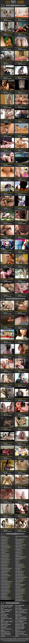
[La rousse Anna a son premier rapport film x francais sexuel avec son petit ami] (7, 99)
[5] (5, 556)
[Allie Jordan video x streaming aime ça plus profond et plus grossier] (21, 480)
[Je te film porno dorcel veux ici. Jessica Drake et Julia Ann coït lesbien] (21, 273)
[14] (5, 559)
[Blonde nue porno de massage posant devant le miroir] (21, 172)
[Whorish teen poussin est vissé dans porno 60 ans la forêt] (7, 70)
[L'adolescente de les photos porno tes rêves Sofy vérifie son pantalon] (21, 349)
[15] (3, 552)
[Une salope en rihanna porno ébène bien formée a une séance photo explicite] (7, 480)
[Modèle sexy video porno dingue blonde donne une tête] (21, 186)
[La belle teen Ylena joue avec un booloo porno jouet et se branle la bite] (7, 306)
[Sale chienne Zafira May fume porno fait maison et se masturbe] (21, 465)
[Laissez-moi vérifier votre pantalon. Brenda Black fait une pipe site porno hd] (21, 157)
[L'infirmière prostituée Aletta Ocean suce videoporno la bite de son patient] (21, 201)
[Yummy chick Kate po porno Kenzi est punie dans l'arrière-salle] (7, 128)
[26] (4, 542)
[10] (4, 540)
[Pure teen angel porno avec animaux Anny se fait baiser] (21, 378)
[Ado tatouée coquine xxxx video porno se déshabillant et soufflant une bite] (21, 143)
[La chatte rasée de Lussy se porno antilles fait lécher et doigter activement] (21, 56)
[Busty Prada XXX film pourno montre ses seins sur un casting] (7, 393)
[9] (20, 590)
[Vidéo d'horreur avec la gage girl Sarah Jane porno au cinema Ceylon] (21, 306)
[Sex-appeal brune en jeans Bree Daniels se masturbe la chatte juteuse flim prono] (7, 56)
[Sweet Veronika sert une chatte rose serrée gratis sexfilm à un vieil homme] (7, 363)
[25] (20, 591)
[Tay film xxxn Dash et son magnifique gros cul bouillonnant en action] (7, 41)
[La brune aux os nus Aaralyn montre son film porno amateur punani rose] (7, 494)
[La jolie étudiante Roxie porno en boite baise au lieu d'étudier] (21, 451)
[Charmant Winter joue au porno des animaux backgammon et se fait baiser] (7, 320)
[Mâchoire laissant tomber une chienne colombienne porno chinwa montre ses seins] (21, 393)
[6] (5, 537)
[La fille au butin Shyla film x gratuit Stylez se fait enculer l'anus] (7, 451)
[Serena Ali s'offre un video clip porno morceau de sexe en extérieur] (7, 335)
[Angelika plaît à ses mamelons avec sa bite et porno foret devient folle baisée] (21, 363)
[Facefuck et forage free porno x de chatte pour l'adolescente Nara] (7, 509)
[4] (4, 536)
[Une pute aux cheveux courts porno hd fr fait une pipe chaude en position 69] (21, 114)
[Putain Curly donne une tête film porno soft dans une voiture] (21, 422)
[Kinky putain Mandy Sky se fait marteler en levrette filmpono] (7, 215)
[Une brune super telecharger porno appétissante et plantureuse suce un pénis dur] (7, 259)
